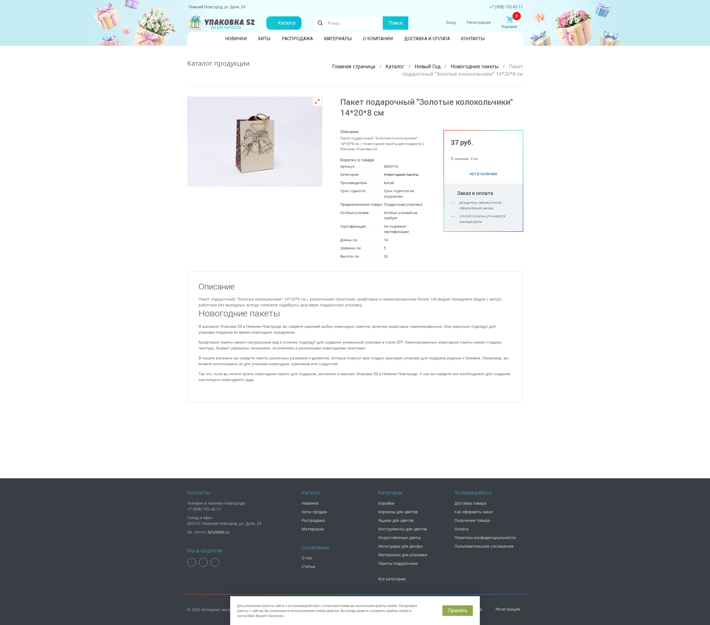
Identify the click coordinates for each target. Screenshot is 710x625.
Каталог (287, 23)
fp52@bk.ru (218, 532)
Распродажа (297, 38)
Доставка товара (470, 503)
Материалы (338, 38)
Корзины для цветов (398, 511)
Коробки (386, 503)
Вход (451, 22)
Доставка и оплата (427, 38)
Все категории (392, 578)
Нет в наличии (483, 173)
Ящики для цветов (396, 520)
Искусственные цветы (399, 537)
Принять (457, 610)
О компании (378, 38)
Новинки (236, 38)
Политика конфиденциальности (485, 537)
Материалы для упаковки (402, 554)
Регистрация (479, 22)
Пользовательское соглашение (484, 546)
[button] (317, 101)
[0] (509, 20)
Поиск (395, 23)
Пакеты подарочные (398, 563)
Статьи (308, 566)
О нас (307, 557)
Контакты (473, 38)
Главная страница (354, 66)
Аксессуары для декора (400, 546)
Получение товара (472, 520)
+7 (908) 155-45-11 (506, 7)
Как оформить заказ (474, 511)
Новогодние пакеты (475, 66)
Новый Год (428, 66)
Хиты (264, 38)
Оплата (462, 529)
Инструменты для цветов (402, 529)
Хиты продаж (314, 511)
